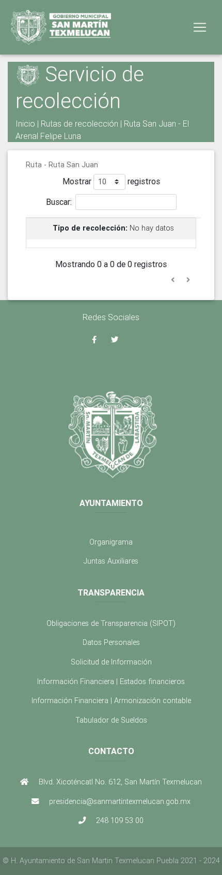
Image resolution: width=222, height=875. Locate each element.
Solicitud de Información (111, 662)
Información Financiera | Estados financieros (111, 681)
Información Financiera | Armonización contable (111, 700)
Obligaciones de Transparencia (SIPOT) (111, 623)
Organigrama (111, 542)
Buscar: (59, 201)
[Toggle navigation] (200, 27)
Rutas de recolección (79, 123)
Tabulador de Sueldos (111, 720)
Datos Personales (111, 642)
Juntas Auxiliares (111, 561)
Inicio (25, 123)
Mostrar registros (111, 181)
